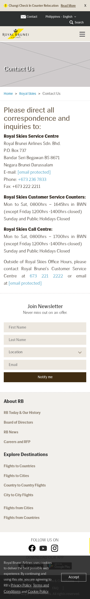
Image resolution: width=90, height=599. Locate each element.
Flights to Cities (16, 476)
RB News (11, 432)
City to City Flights (19, 495)
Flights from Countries (22, 517)
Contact (32, 16)
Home (8, 94)
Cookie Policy (38, 591)
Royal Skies (27, 94)
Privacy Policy (21, 585)
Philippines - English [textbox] (59, 16)
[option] (45, 64)
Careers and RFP (17, 442)
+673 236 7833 (32, 179)
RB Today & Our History (22, 412)
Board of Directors (18, 422)
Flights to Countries (19, 466)
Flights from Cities (18, 508)
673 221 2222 (46, 276)
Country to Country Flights (25, 485)
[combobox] (61, 17)
